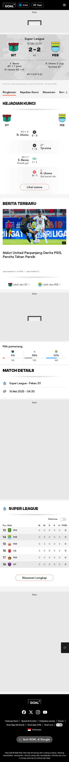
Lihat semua (34, 187)
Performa (52, 519)
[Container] (13, 49)
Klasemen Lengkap (34, 577)
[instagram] (38, 713)
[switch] (63, 519)
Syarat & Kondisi (29, 721)
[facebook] (24, 713)
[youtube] (45, 713)
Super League (34, 38)
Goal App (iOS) (34, 725)
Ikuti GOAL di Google (36, 739)
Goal (20, 753)
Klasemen (49, 92)
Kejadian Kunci (29, 92)
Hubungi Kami (11, 721)
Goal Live (48, 725)
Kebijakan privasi (47, 721)
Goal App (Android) (15, 725)
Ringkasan (9, 92)
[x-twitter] (31, 713)
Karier (61, 721)
